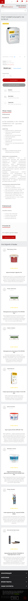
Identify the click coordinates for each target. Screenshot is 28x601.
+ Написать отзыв (9, 237)
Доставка (10, 96)
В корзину (14, 80)
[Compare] (24, 57)
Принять (15, 598)
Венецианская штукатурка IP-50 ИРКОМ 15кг (14, 312)
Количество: (6, 73)
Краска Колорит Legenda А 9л (14, 272)
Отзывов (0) (5, 117)
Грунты (20, 14)
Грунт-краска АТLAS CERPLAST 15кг (14, 429)
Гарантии (10, 102)
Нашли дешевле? (17, 68)
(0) (14, 56)
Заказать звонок (22, 7)
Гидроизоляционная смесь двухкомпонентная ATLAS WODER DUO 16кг (14, 473)
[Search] (25, 10)
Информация (6, 114)
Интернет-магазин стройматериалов (9, 14)
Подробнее (16, 593)
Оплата (10, 89)
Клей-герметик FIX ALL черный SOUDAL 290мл (14, 513)
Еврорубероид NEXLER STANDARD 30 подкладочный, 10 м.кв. (14, 553)
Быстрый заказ (14, 85)
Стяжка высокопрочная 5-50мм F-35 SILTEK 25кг (14, 392)
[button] (11, 2)
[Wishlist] (20, 57)
